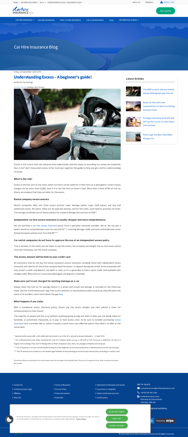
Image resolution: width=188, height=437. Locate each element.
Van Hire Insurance (46, 20)
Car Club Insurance (95, 20)
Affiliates (17, 393)
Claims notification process (108, 393)
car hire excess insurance (45, 225)
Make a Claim (169, 2)
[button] (9, 419)
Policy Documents (62, 393)
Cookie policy (102, 397)
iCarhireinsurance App (23, 389)
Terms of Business (62, 385)
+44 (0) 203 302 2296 (149, 392)
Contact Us (18, 385)
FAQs (111, 20)
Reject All (117, 418)
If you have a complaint (106, 389)
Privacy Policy (61, 389)
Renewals (149, 2)
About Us (136, 2)
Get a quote (165, 10)
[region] (80, 418)
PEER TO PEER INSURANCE (70, 20)
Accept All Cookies (116, 412)
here (61, 294)
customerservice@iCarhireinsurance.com (158, 388)
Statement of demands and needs (111, 385)
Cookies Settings (117, 425)
